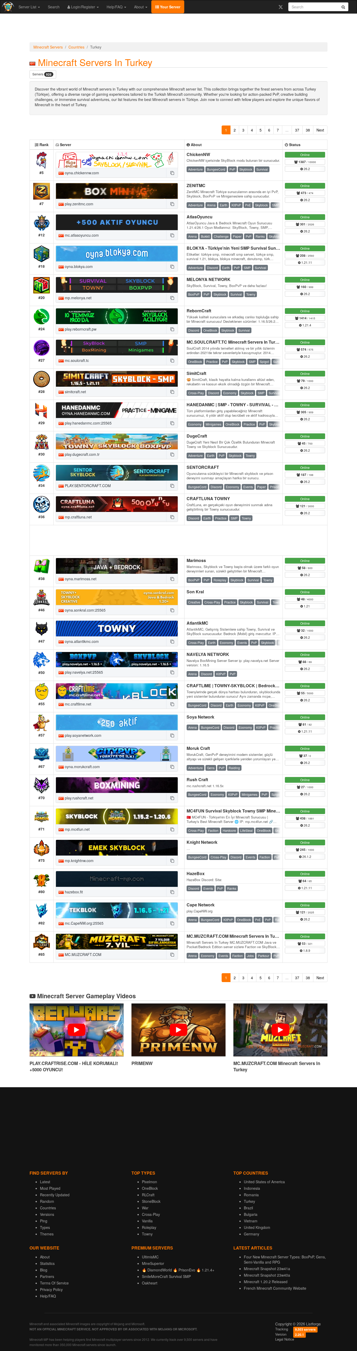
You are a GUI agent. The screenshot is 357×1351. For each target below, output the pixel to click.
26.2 (306, 168)
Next (320, 130)
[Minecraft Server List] (7, 6)
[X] (280, 6)
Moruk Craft (198, 748)
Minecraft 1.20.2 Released (265, 1281)
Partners (47, 1276)
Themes (47, 1233)
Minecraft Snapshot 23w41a (267, 1268)
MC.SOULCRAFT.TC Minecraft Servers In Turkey (234, 342)
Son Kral (195, 592)
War (145, 1207)
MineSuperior (153, 1263)
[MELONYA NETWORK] (117, 285)
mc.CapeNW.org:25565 (83, 923)
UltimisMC (150, 1256)
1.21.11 (306, 262)
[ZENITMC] (117, 191)
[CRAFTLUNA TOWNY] (117, 504)
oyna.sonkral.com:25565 (85, 610)
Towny (147, 1233)
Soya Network (200, 717)
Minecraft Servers (48, 47)
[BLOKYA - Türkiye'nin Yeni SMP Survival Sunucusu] (117, 253)
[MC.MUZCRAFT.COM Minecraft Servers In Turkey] (117, 941)
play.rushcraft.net (78, 797)
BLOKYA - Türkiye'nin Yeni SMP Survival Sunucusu (238, 248)
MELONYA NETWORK (209, 279)
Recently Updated (55, 1194)
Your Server (169, 6)
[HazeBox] (117, 879)
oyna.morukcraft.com (82, 766)
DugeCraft (197, 436)
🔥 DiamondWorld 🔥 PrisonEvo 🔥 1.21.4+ (178, 1269)
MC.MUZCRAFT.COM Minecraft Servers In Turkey (235, 936)
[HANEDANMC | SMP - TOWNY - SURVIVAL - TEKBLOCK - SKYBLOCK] (117, 410)
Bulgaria (250, 1214)
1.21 (306, 606)
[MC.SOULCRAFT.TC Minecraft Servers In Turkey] (117, 347)
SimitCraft (196, 373)
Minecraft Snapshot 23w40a (267, 1275)
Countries (76, 47)
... (287, 130)
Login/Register (83, 6)
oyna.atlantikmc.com (81, 641)
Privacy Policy (51, 1289)
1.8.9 (306, 950)
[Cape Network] (117, 910)
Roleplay (149, 1227)
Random (47, 1201)
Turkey (249, 1201)
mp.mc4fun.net (77, 829)
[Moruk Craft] (117, 754)
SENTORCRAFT (203, 467)
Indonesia (252, 1188)
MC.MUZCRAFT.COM (82, 954)
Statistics (47, 1263)
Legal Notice (284, 1339)
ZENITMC (196, 185)
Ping (43, 1220)
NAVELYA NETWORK (208, 654)
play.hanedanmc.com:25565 (88, 423)
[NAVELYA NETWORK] (117, 659)
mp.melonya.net (77, 297)
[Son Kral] (117, 597)
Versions (47, 1214)
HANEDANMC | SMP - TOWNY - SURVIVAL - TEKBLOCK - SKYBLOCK (256, 405)
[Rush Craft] (117, 785)
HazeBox (196, 873)
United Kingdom (257, 1227)
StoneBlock (151, 1201)
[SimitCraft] (117, 379)
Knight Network (202, 842)
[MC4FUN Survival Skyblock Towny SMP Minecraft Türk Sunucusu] (117, 816)
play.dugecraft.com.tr (82, 454)
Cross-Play (151, 1214)
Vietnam (250, 1220)
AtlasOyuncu (199, 217)
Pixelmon (149, 1181)
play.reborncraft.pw (80, 329)
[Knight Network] (117, 848)
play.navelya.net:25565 (83, 672)
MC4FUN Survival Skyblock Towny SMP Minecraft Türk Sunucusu (251, 811)
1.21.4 (306, 325)
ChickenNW (198, 154)
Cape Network (201, 905)
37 (297, 130)
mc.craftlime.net (77, 704)
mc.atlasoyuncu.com (81, 235)
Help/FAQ (115, 6)
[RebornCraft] (117, 316)
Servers (41, 74)
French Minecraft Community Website (275, 1288)
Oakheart (149, 1283)
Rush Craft (197, 779)
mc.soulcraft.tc (76, 360)
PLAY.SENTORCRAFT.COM (87, 485)
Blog (43, 1269)
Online (305, 154)
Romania (251, 1194)
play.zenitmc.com (78, 203)
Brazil (248, 1207)
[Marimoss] (117, 566)
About (139, 6)
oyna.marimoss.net (80, 578)
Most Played (50, 1188)
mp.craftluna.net (78, 516)
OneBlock (150, 1188)
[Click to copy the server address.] (172, 172)
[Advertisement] (178, 29)
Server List (28, 6)
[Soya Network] (117, 722)
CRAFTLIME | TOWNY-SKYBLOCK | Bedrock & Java (238, 686)
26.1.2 (306, 856)
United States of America (264, 1181)
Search (54, 6)
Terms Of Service (54, 1283)
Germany (251, 1233)
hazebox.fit (73, 891)
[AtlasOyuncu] (117, 222)
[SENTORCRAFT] (117, 473)
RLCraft (148, 1194)
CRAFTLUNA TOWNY (208, 498)
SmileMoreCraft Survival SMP (166, 1276)
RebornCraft (199, 311)
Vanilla (147, 1220)
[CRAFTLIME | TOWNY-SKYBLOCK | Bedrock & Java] (117, 691)
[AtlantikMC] (117, 628)
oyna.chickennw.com (81, 172)
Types (45, 1227)
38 (308, 130)
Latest (45, 1181)
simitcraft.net (75, 391)
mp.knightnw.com (79, 860)
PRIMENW (142, 1063)
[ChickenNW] (117, 160)
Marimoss (196, 560)
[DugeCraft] (117, 441)
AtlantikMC (197, 623)
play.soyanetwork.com (82, 735)
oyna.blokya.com (78, 266)
